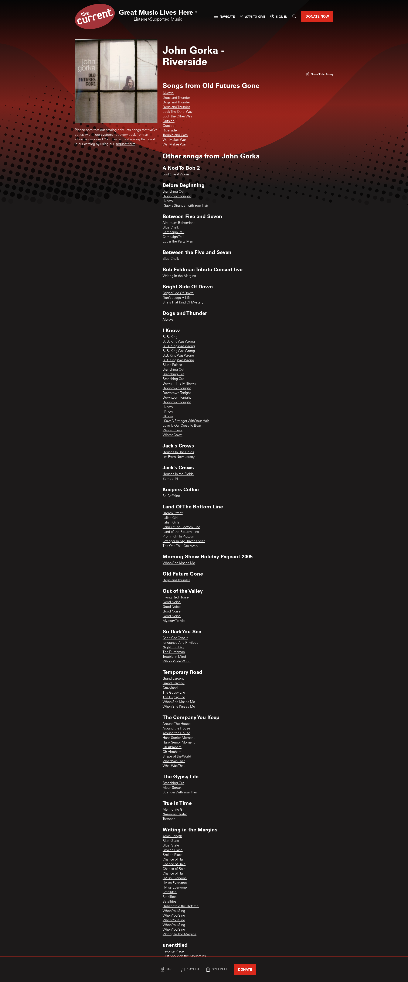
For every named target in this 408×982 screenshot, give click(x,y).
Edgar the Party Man (178, 241)
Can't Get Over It (175, 638)
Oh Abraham (172, 747)
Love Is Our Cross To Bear (182, 426)
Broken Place (173, 850)
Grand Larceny (173, 678)
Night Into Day (173, 647)
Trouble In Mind (174, 657)
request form (125, 144)
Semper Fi (170, 479)
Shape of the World (177, 756)
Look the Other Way (177, 116)
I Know (168, 201)
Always (168, 93)
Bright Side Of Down (178, 293)
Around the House (176, 728)
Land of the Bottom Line (181, 532)
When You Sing (174, 911)
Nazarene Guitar (175, 814)
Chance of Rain (174, 859)
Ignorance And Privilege (180, 643)
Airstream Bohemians (179, 223)
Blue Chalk (171, 227)
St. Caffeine (171, 496)
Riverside (170, 130)
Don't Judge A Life (177, 298)
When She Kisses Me (179, 563)
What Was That (174, 761)
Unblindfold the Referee (181, 906)
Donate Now (317, 16)
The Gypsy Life (174, 692)
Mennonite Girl (174, 809)
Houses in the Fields (178, 474)
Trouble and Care (175, 135)
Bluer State (171, 841)
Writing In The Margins (179, 934)
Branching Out (173, 191)
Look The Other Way (178, 112)
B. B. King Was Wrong (179, 341)
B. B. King (170, 337)
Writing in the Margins (179, 276)
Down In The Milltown (179, 383)
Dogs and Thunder (176, 98)
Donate (245, 969)
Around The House (177, 724)
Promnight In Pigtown (179, 536)
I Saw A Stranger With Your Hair (186, 421)
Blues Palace (172, 365)
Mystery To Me (174, 621)
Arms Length (172, 836)
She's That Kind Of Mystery (183, 302)
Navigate (227, 16)
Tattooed (169, 819)
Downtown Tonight (177, 196)
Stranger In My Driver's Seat (184, 541)
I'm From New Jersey (179, 457)
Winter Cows (172, 430)
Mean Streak (172, 788)
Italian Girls (171, 518)
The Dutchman (174, 652)
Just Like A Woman (177, 174)
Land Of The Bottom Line (181, 527)
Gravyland (170, 688)
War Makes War (174, 140)
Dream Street (173, 513)
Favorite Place (173, 951)
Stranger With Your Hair (180, 792)
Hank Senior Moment (179, 738)
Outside (168, 121)
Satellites (170, 892)
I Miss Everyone (175, 878)
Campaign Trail (173, 232)
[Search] (294, 16)
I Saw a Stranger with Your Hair (185, 205)
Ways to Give (255, 16)
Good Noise (172, 602)
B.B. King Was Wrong (178, 355)
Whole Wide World (176, 661)
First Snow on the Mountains (184, 956)
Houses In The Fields (178, 452)
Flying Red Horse (176, 597)
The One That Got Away (180, 546)
